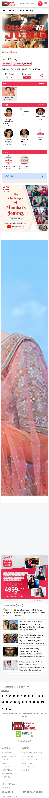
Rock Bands (28, 766)
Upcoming (6, 752)
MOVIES (5, 748)
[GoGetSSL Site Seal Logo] (24, 733)
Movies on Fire (8, 756)
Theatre (5, 777)
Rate (27, 77)
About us (27, 796)
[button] (46, 4)
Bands (25, 770)
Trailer (5, 763)
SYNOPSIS (9, 176)
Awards (5, 787)
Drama (27, 63)
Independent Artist (32, 752)
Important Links (32, 791)
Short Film (6, 770)
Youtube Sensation (32, 759)
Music (25, 748)
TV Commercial (9, 796)
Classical (27, 763)
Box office (6, 780)
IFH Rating (10, 74)
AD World (7, 791)
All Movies (6, 766)
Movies (12, 10)
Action (20, 63)
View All (42, 105)
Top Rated (6, 759)
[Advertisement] (24, 529)
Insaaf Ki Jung (25, 10)
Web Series (6, 773)
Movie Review (8, 784)
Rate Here (26, 74)
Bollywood (28, 756)
